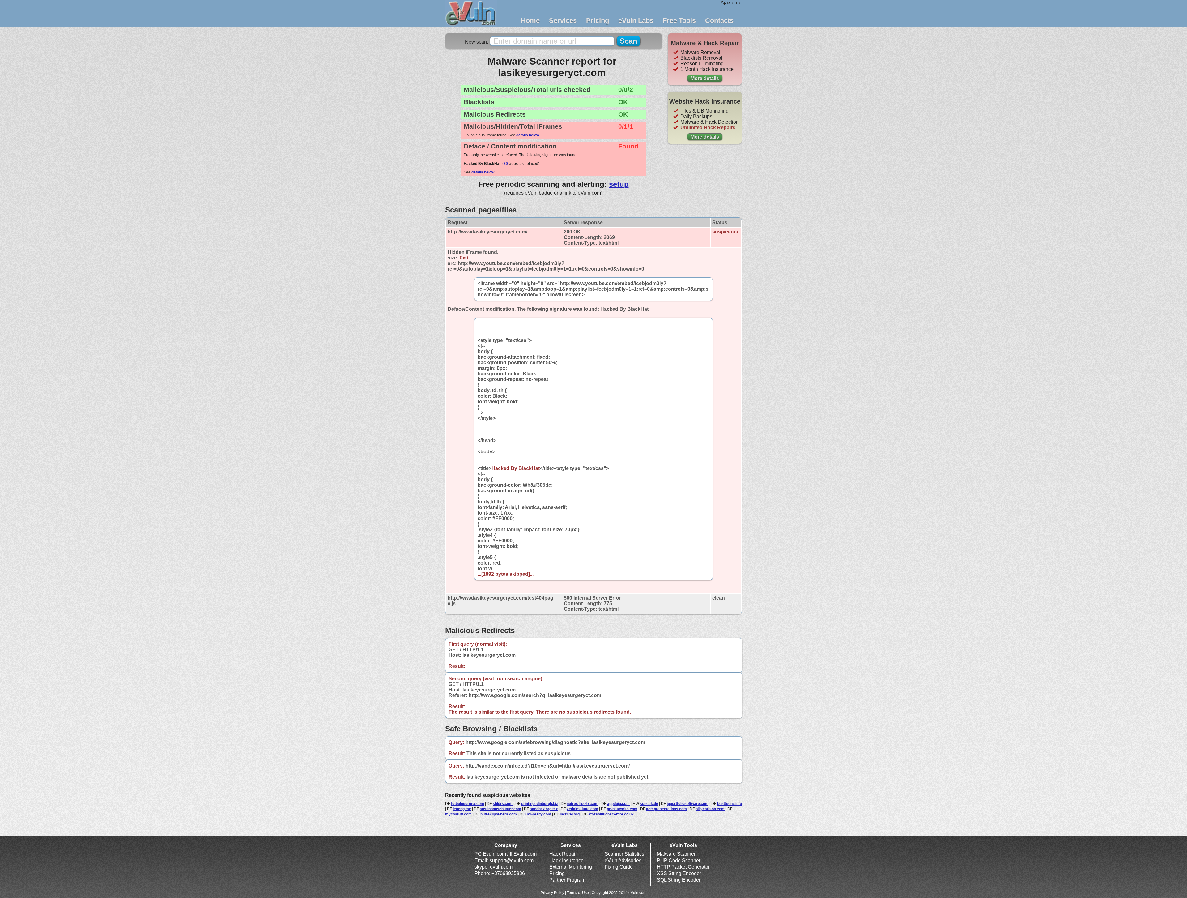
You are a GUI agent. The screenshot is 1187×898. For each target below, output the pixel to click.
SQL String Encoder (678, 880)
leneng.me (462, 809)
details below (527, 135)
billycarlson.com (710, 809)
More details (705, 78)
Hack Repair (563, 854)
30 (506, 163)
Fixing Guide (619, 867)
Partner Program (567, 880)
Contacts (719, 20)
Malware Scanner (676, 854)
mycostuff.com (458, 814)
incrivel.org (570, 814)
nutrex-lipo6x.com (582, 804)
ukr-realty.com (538, 814)
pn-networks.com (622, 809)
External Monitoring (570, 867)
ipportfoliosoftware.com (687, 804)
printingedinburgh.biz (539, 804)
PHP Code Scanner (678, 860)
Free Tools (679, 20)
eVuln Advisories (623, 860)
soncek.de (649, 804)
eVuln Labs (635, 20)
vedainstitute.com (582, 809)
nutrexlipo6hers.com (498, 814)
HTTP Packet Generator (683, 867)
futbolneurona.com (467, 804)
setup (619, 184)
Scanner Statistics (624, 854)
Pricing (597, 20)
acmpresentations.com (666, 809)
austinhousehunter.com (500, 809)
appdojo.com (618, 804)
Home (530, 20)
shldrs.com (503, 804)
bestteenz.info (729, 804)
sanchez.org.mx (544, 809)
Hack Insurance (566, 860)
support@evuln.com (512, 860)
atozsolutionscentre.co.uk (611, 814)
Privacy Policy (552, 893)
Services (563, 20)
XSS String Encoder (679, 873)
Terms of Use (578, 893)
